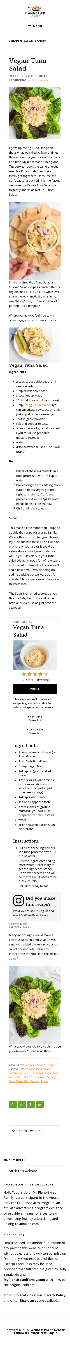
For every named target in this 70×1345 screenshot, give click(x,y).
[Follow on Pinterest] (13, 1104)
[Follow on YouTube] (40, 1104)
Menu (37, 26)
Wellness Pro (40, 1330)
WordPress (38, 1333)
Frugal (39, 1073)
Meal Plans (51, 1073)
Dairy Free (28, 1073)
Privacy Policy (54, 1295)
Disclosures (29, 1300)
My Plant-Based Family (35, 11)
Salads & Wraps (44, 1065)
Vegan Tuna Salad (27, 64)
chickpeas (15, 1073)
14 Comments (39, 80)
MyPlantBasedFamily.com (24, 1279)
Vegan (44, 1081)
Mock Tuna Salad (33, 1077)
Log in (52, 1333)
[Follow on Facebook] (31, 1104)
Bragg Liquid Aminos (38, 405)
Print (35, 688)
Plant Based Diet (19, 1081)
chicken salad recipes (38, 1069)
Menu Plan (15, 1077)
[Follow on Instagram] (22, 1104)
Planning (50, 1077)
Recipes (29, 1065)
